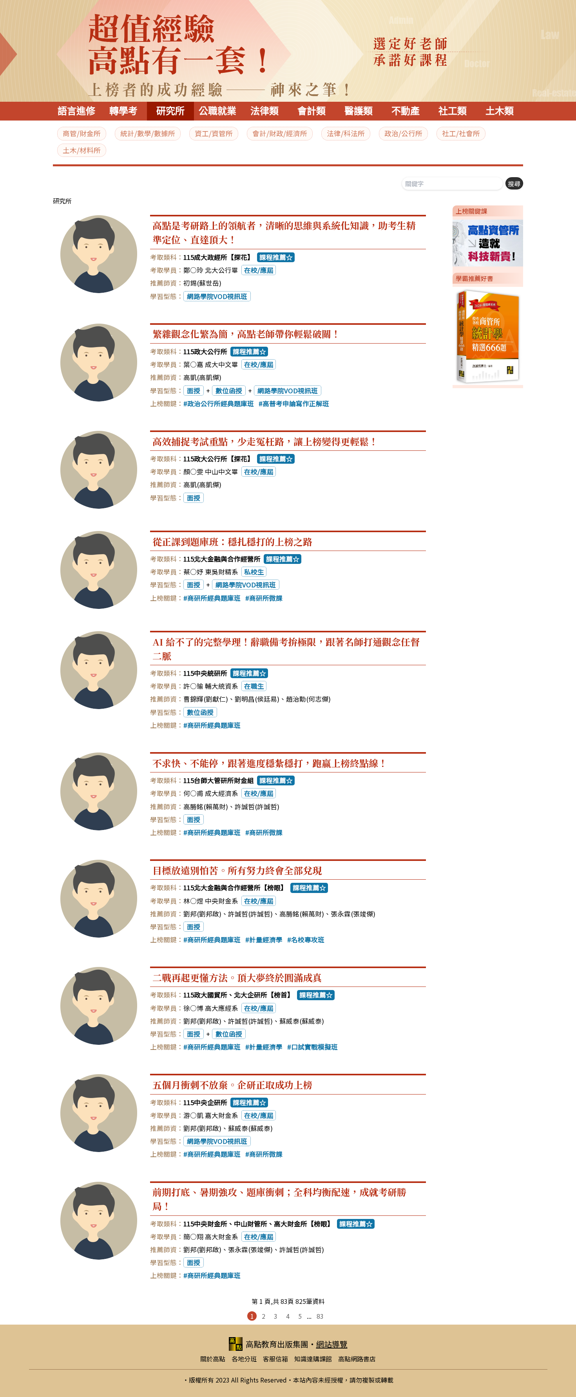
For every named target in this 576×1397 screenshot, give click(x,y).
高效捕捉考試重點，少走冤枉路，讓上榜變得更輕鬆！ (265, 441)
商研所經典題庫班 (214, 598)
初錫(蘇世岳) (202, 283)
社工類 (452, 111)
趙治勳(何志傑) (308, 699)
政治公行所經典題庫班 (220, 403)
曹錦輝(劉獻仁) (205, 699)
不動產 (405, 111)
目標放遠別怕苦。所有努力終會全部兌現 (237, 870)
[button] (449, 241)
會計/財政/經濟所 (279, 133)
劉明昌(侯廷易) (257, 699)
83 (320, 1316)
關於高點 (212, 1358)
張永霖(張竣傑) (353, 913)
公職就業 (217, 111)
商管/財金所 (82, 133)
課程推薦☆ (276, 257)
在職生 (254, 686)
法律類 (264, 111)
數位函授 (229, 390)
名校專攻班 (307, 939)
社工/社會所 (461, 133)
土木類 (499, 111)
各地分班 (244, 1358)
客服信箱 (275, 1358)
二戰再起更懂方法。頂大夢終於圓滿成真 (237, 977)
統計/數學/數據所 (147, 133)
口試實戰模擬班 (314, 1046)
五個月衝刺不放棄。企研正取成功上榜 (232, 1084)
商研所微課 (266, 598)
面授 (193, 390)
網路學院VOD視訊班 (217, 296)
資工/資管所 (214, 133)
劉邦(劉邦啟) (202, 913)
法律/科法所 (346, 133)
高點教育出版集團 (277, 1344)
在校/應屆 (259, 270)
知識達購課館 (313, 1358)
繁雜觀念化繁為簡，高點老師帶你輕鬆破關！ (246, 333)
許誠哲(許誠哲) (257, 806)
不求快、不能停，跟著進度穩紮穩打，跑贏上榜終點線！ (270, 763)
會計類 (311, 111)
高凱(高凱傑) (202, 377)
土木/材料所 (82, 150)
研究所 (170, 111)
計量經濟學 (266, 939)
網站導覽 (332, 1344)
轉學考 (123, 111)
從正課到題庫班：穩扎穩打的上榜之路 (232, 541)
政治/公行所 (403, 133)
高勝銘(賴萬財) (205, 806)
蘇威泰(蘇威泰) (301, 1021)
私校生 (254, 571)
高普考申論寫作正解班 (296, 403)
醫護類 (358, 111)
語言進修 (76, 111)
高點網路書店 (357, 1358)
